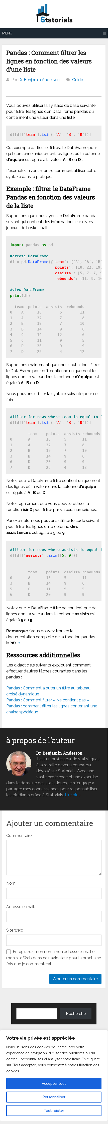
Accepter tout (54, 1084)
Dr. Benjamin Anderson (39, 79)
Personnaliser (54, 1097)
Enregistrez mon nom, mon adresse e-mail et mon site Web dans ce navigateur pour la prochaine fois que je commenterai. (53, 957)
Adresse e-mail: (20, 906)
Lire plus (72, 795)
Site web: (14, 930)
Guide (77, 79)
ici (19, 643)
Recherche (76, 1013)
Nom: (11, 883)
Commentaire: (19, 835)
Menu (7, 33)
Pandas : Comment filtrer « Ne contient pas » (47, 700)
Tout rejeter (54, 1111)
